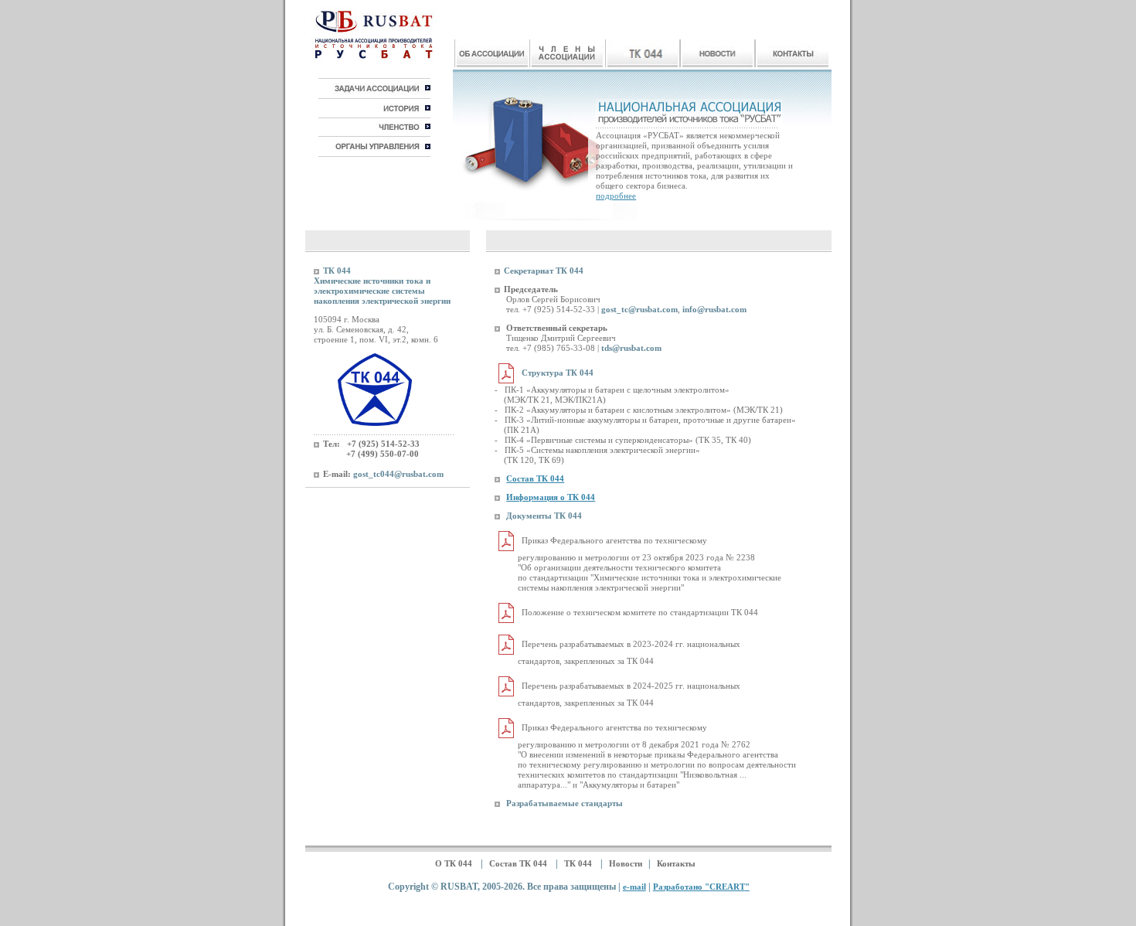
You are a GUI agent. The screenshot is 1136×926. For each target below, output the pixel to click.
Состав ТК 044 (535, 478)
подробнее (616, 195)
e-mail (634, 886)
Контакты (676, 863)
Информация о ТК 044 (550, 497)
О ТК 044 (454, 863)
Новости (625, 863)
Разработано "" (701, 886)
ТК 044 (579, 863)
